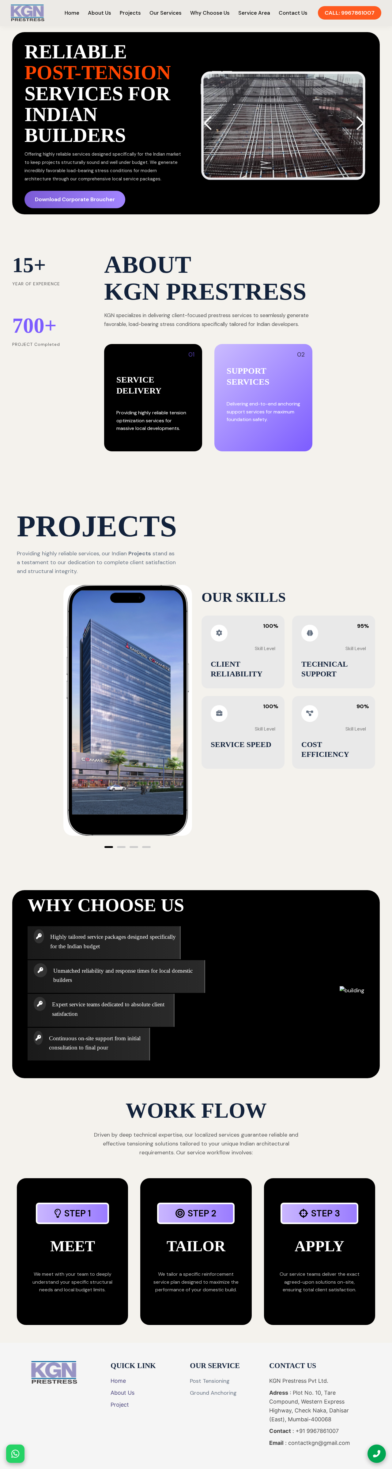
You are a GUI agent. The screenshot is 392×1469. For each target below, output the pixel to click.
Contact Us (293, 12)
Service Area (254, 12)
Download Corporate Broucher (75, 199)
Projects (130, 12)
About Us (99, 12)
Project (120, 1404)
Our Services (165, 12)
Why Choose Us (210, 12)
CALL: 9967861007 (350, 13)
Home (72, 12)
